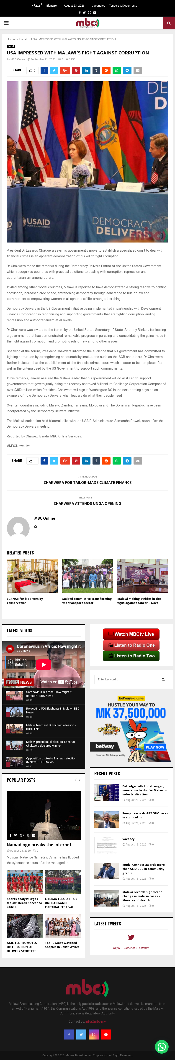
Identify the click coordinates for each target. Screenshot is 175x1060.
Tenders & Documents (123, 5)
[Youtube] (106, 1034)
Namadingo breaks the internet (39, 845)
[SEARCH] (163, 679)
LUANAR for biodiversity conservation (25, 600)
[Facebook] (69, 1034)
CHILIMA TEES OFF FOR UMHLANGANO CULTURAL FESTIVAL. (61, 903)
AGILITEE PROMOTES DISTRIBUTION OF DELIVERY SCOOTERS (22, 947)
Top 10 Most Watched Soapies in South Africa (62, 945)
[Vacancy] (106, 845)
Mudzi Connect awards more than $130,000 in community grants (143, 869)
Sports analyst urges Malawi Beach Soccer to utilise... (24, 903)
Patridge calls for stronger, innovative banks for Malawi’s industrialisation (144, 790)
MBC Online (17, 59)
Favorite (144, 948)
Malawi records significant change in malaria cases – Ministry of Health (142, 896)
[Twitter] (81, 1034)
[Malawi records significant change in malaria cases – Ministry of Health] (106, 898)
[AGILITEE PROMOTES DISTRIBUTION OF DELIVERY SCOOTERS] (25, 926)
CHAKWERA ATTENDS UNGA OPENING (87, 503)
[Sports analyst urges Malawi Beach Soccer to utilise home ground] (25, 882)
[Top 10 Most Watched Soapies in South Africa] (63, 926)
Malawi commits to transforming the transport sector (87, 600)
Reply (116, 948)
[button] (162, 1047)
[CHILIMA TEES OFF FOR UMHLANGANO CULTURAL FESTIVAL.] (63, 882)
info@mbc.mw (96, 1021)
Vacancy (128, 839)
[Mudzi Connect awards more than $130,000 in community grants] (106, 871)
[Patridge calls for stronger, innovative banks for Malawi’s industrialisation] (106, 792)
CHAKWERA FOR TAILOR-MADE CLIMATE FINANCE (87, 482)
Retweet (129, 948)
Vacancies (98, 5)
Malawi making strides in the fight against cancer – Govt (139, 600)
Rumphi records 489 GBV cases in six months (145, 815)
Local (11, 46)
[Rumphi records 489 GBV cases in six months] (106, 819)
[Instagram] (94, 1034)
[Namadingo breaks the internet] (44, 815)
